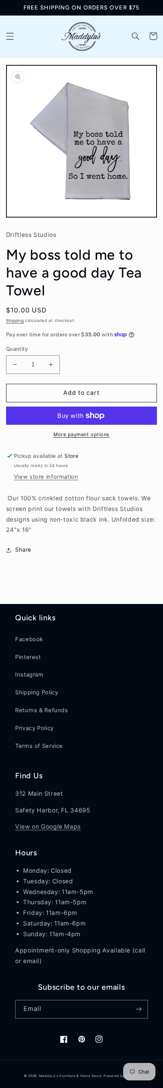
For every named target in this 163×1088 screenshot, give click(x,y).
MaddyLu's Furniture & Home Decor (70, 1076)
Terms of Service (39, 746)
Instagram (29, 674)
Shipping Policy (36, 692)
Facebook (29, 639)
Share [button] (23, 549)
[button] (10, 36)
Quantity (17, 349)
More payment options (81, 434)
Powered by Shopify (121, 1076)
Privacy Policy (34, 728)
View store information (46, 476)
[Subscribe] (138, 1009)
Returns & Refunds (41, 710)
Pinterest (28, 657)
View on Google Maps (48, 826)
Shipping (15, 320)
